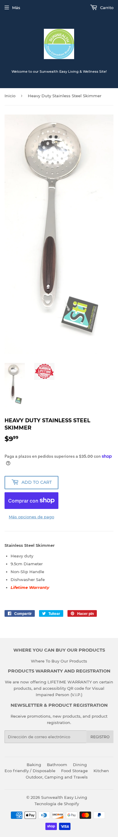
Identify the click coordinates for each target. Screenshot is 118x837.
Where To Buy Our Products (59, 661)
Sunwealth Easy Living (64, 797)
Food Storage (74, 770)
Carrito (106, 7)
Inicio (10, 95)
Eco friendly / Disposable (30, 770)
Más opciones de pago (31, 516)
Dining (80, 764)
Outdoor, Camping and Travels (57, 777)
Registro (100, 737)
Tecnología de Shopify (56, 803)
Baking (34, 764)
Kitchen (101, 770)
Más (16, 7)
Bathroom (57, 764)
